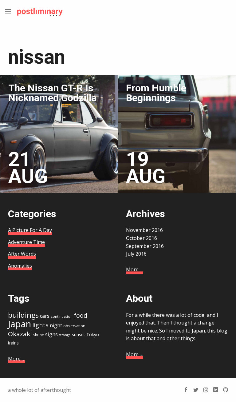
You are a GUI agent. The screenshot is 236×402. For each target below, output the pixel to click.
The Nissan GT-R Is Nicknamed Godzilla (52, 93)
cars (44, 315)
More (134, 269)
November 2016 (144, 230)
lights (40, 325)
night (56, 325)
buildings (23, 315)
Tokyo (92, 334)
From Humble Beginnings (156, 93)
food (80, 316)
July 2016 (136, 253)
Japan (19, 324)
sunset (78, 334)
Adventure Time (26, 242)
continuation (62, 316)
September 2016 (145, 246)
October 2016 (141, 238)
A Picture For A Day (30, 230)
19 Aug (146, 168)
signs (51, 334)
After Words (22, 253)
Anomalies (20, 265)
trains (13, 343)
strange (65, 335)
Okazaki (20, 333)
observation (74, 325)
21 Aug (28, 168)
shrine (38, 334)
